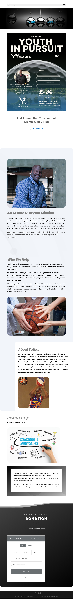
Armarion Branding (52, 596)
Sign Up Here (36, 129)
